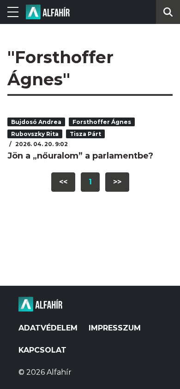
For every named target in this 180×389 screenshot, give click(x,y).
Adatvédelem (48, 328)
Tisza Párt (85, 133)
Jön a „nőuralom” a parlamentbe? (80, 156)
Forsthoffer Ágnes (101, 121)
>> (117, 181)
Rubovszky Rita (35, 133)
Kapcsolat (42, 350)
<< (63, 181)
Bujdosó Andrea (36, 121)
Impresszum (115, 328)
